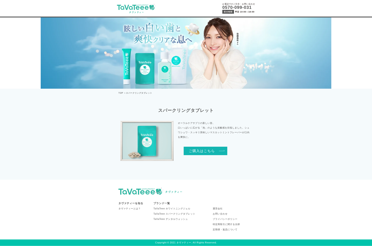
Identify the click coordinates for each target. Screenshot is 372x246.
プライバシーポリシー (225, 219)
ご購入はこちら (202, 151)
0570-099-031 (237, 7)
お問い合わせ (220, 214)
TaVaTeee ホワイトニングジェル (171, 208)
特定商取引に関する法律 (226, 224)
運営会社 (218, 208)
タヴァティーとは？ (129, 208)
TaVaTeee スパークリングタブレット (174, 214)
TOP (120, 93)
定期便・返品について (225, 229)
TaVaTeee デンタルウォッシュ (170, 219)
